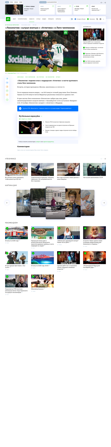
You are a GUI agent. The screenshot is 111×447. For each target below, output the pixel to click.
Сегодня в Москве (81, 19)
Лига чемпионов (30, 77)
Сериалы (58, 19)
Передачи (51, 19)
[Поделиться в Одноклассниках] (7, 86)
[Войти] (100, 19)
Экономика (92, 19)
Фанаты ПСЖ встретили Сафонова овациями (57, 122)
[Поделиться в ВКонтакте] (7, 82)
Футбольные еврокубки (12, 25)
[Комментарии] (7, 100)
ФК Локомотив (50, 77)
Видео (44, 19)
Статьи (38, 19)
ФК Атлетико (40, 77)
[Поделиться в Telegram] (7, 78)
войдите (38, 141)
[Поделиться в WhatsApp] (7, 90)
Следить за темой (26, 119)
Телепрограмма (22, 19)
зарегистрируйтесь (48, 141)
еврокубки (20, 77)
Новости (31, 19)
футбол (58, 77)
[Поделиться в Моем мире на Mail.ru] (7, 95)
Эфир (14, 19)
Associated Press (12, 73)
